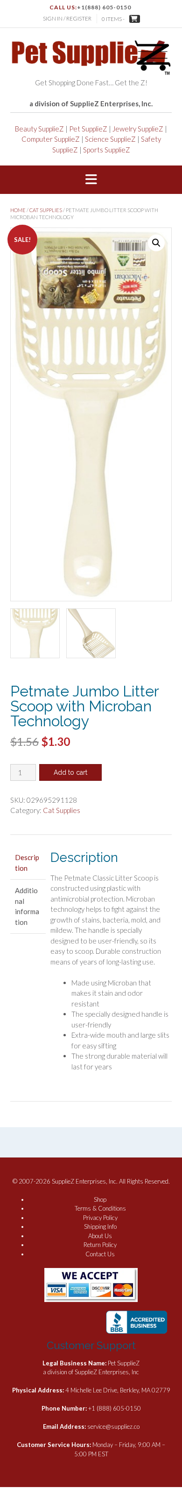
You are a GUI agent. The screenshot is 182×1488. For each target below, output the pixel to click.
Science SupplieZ (110, 139)
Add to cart (70, 772)
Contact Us (100, 1254)
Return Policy (100, 1244)
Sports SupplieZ (106, 149)
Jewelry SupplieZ (137, 128)
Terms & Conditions (100, 1208)
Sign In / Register (67, 18)
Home (18, 210)
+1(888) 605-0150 (104, 7)
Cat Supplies (45, 210)
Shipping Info (100, 1226)
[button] (91, 179)
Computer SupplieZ (50, 139)
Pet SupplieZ (88, 128)
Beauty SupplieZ (39, 128)
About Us (100, 1236)
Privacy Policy (100, 1217)
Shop (100, 1199)
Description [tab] (27, 862)
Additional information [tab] (27, 906)
